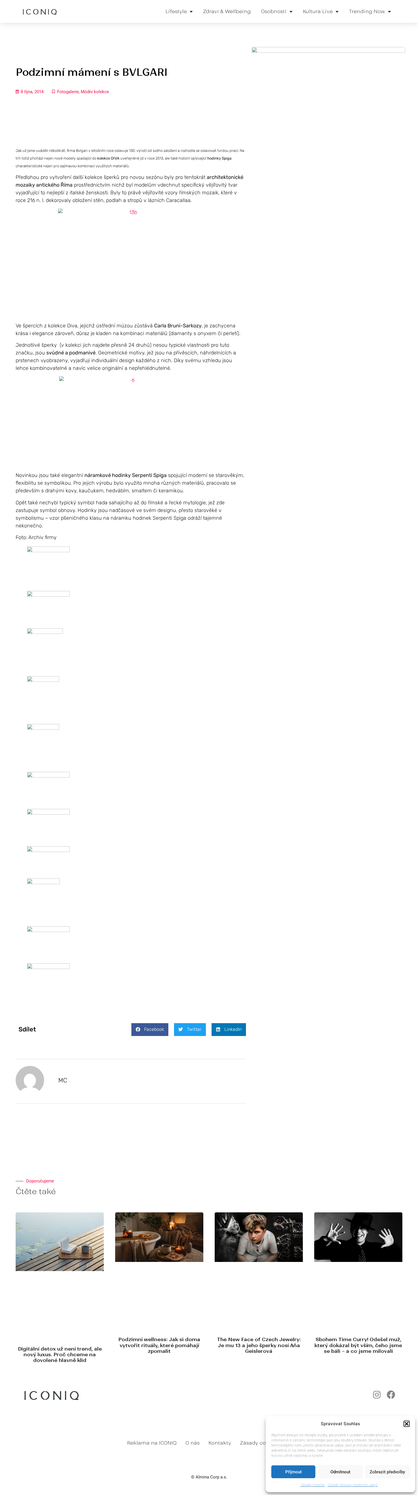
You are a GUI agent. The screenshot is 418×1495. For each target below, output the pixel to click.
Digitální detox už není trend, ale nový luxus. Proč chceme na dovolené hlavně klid (60, 1355)
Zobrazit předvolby (387, 1471)
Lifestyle (176, 11)
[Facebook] (391, 1394)
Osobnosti (274, 11)
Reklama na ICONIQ (152, 1443)
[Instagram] (377, 1394)
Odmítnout (340, 1471)
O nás (192, 1443)
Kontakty (219, 1443)
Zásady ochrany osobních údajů (353, 1485)
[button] (406, 1424)
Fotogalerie (68, 91)
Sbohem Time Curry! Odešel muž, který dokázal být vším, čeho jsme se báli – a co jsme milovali (358, 1345)
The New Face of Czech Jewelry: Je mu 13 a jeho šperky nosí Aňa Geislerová (259, 1345)
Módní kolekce (95, 91)
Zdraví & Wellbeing (227, 11)
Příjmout (293, 1471)
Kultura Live (318, 11)
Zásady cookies (312, 1485)
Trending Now (367, 11)
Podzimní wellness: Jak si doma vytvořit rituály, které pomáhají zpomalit (159, 1345)
